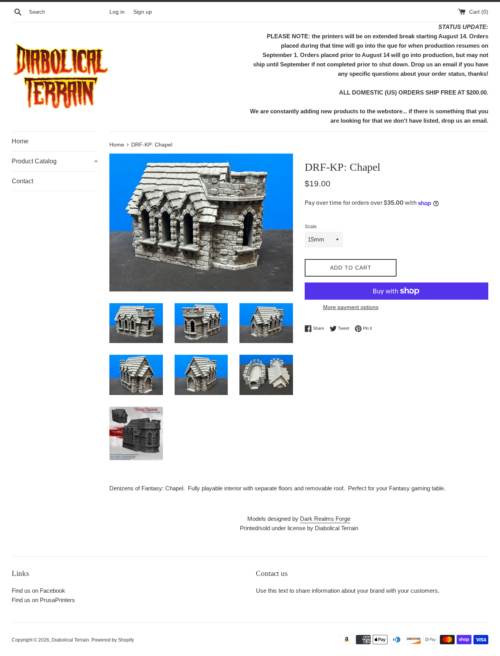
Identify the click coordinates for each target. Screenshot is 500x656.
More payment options (351, 307)
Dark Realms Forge (325, 518)
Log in (117, 12)
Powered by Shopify (112, 640)
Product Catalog (55, 161)
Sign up (142, 12)
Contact (22, 181)
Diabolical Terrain (70, 640)
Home (20, 141)
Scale (311, 226)
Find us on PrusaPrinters (43, 600)
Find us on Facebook (38, 590)
